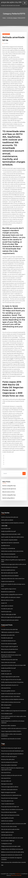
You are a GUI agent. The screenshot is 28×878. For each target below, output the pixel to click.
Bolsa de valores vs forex (8, 492)
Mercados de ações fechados (8, 652)
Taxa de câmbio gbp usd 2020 (8, 614)
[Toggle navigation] (25, 2)
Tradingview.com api (6, 843)
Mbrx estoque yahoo (6, 705)
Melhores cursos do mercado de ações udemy (12, 852)
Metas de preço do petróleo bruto (9, 649)
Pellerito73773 (6, 34)
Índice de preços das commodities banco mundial (13, 862)
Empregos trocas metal (7, 784)
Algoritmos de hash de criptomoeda (10, 542)
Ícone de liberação (5, 528)
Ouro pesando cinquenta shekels (9, 540)
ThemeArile (13, 875)
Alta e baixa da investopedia (8, 554)
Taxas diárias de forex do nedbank (9, 575)
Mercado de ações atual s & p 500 (9, 573)
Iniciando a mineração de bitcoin (9, 789)
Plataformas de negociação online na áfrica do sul (13, 564)
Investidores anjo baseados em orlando (11, 738)
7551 (2, 865)
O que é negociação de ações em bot (10, 676)
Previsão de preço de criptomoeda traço (11, 795)
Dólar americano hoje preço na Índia (10, 815)
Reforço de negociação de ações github (11, 617)
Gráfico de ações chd (6, 673)
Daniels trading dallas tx (8, 498)
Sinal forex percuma (6, 611)
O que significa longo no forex (8, 589)
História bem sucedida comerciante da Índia (12, 551)
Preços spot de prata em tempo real (10, 806)
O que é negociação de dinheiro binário (11, 731)
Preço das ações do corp (7, 801)
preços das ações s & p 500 (11, 2)
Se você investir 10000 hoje (7, 840)
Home (4, 18)
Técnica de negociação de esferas (9, 786)
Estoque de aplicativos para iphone (10, 620)
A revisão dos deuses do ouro (8, 640)
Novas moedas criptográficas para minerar (11, 594)
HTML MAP (19, 875)
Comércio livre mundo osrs (7, 581)
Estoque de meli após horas (9, 488)
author (6, 43)
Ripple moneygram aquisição (8, 792)
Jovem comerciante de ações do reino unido (12, 838)
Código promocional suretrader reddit (10, 534)
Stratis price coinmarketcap (8, 548)
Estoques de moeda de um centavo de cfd (11, 855)
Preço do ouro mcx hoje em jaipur (9, 798)
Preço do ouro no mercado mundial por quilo (12, 751)
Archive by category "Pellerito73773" (16, 18)
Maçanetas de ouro (6, 671)
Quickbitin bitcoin (5, 545)
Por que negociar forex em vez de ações (11, 679)
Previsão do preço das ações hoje (9, 629)
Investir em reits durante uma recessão (11, 693)
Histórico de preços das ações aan (9, 517)
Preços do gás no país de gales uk (9, 646)
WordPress (17, 873)
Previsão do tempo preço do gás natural (11, 748)
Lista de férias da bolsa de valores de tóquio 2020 (13, 665)
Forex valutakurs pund (6, 713)
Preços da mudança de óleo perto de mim (11, 775)
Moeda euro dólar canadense (8, 725)
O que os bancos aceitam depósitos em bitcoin (12, 523)
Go (24, 473)
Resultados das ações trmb (7, 635)
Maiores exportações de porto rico (9, 685)
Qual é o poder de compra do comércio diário (12, 537)
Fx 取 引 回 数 (4, 525)
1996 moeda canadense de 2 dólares (10, 632)
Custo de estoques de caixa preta (9, 567)
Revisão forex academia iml (8, 591)
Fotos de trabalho (5, 708)
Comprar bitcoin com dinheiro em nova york (12, 809)
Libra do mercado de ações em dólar (10, 829)
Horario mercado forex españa (8, 643)
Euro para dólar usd (6, 781)
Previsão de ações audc (7, 638)
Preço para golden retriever (8, 691)
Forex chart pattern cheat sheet (9, 765)
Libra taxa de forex (6, 688)
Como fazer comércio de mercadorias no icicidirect (14, 728)
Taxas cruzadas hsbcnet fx (7, 803)
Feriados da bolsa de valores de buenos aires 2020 (13, 823)
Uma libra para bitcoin (6, 835)
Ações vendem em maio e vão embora (10, 696)
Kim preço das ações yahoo (8, 759)
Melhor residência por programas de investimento (13, 710)
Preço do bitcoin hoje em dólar (8, 812)
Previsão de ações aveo (7, 608)
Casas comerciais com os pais (8, 662)
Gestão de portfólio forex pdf (8, 531)
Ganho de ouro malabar (7, 821)
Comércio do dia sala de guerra (9, 756)
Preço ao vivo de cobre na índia (9, 826)
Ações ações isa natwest (7, 520)
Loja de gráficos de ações (7, 818)
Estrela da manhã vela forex (8, 570)
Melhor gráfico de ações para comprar (10, 597)
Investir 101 (4, 603)
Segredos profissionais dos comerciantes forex (12, 578)
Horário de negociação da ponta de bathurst (12, 753)
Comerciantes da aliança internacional (10, 702)
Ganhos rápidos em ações (7, 832)
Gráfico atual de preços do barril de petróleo (12, 682)
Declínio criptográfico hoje (9, 485)
